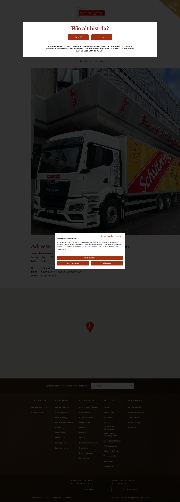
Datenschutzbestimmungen (112, 236)
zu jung (102, 37)
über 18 (78, 37)
